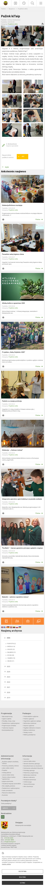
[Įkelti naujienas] (15, 3)
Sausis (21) (10, 661)
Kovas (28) (10, 655)
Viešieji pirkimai (6, 772)
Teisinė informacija (29, 784)
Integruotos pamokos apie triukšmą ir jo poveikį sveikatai (22, 499)
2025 (8, 666)
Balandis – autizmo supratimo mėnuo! (15, 597)
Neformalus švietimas (30, 723)
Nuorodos (26, 759)
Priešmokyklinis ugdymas (31, 716)
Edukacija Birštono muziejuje (12, 205)
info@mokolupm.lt (9, 841)
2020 (8, 692)
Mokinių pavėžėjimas (29, 735)
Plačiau (37, 219)
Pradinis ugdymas (29, 719)
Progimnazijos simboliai (9, 725)
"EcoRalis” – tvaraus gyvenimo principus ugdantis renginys (22, 548)
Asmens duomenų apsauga (32, 763)
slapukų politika (6, 864)
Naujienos (12, 9)
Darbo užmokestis (7, 790)
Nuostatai (5, 795)
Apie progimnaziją (7, 716)
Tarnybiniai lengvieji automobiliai (11, 783)
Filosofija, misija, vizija (8, 721)
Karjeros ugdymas (29, 725)
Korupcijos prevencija (30, 779)
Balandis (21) (11, 652)
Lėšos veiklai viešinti (8, 768)
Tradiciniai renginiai (8, 728)
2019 (8, 698)
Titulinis (3, 9)
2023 (8, 677)
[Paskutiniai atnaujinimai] (24, 3)
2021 (8, 687)
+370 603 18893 (9, 840)
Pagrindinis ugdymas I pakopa (32, 721)
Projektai (4, 770)
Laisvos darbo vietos (8, 775)
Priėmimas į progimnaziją (31, 773)
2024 (8, 672)
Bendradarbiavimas (7, 730)
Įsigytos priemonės (7, 781)
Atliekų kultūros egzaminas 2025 (13, 303)
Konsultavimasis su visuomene (33, 766)
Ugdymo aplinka (6, 719)
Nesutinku (22, 877)
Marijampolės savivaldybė (23, 825)
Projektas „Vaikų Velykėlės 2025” (13, 352)
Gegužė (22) (11, 649)
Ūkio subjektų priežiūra (8, 786)
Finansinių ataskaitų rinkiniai (10, 766)
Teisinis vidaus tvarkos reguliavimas (8, 778)
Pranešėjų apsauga (29, 770)
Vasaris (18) (11, 658)
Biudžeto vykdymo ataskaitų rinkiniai (10, 762)
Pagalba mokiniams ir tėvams (32, 728)
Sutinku (22, 883)
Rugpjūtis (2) (11, 643)
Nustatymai (22, 871)
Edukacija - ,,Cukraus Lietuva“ (12, 450)
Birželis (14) (11, 646)
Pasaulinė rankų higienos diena (13, 254)
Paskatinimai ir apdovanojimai (10, 723)
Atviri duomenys (28, 786)
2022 (8, 682)
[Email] (2, 817)
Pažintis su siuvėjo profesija (12, 401)
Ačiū (21, 157)
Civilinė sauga (28, 782)
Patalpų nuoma (28, 732)
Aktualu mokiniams (29, 777)
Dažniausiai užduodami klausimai (33, 768)
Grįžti (7, 167)
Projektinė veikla (23, 9)
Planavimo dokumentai (8, 793)
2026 (8, 638)
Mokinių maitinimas (29, 730)
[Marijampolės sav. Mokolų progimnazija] (6, 3)
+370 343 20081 (8, 838)
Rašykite (5, 808)
